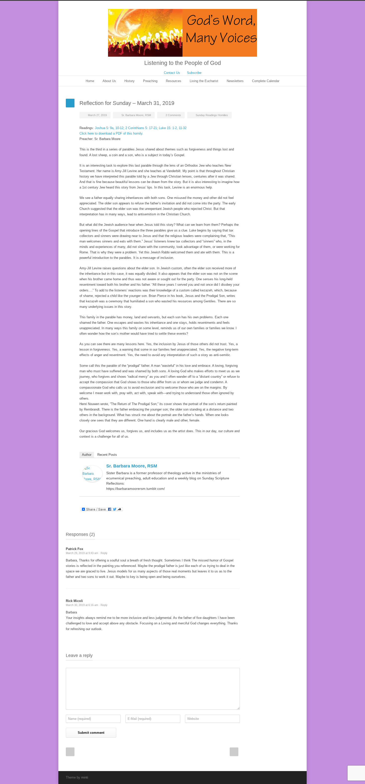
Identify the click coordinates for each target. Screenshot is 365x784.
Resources (173, 81)
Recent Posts (107, 455)
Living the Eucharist (204, 81)
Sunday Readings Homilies (212, 115)
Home (90, 81)
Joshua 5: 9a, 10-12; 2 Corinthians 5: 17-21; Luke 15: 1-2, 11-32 (140, 128)
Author (86, 455)
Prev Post (70, 751)
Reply (104, 553)
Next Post (234, 751)
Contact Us (172, 73)
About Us (109, 81)
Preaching (150, 81)
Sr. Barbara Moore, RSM (136, 115)
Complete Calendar (265, 81)
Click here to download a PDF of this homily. (111, 133)
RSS (294, 777)
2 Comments (173, 115)
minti (84, 777)
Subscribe (194, 73)
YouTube (284, 777)
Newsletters (235, 81)
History (129, 81)
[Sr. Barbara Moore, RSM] (92, 473)
